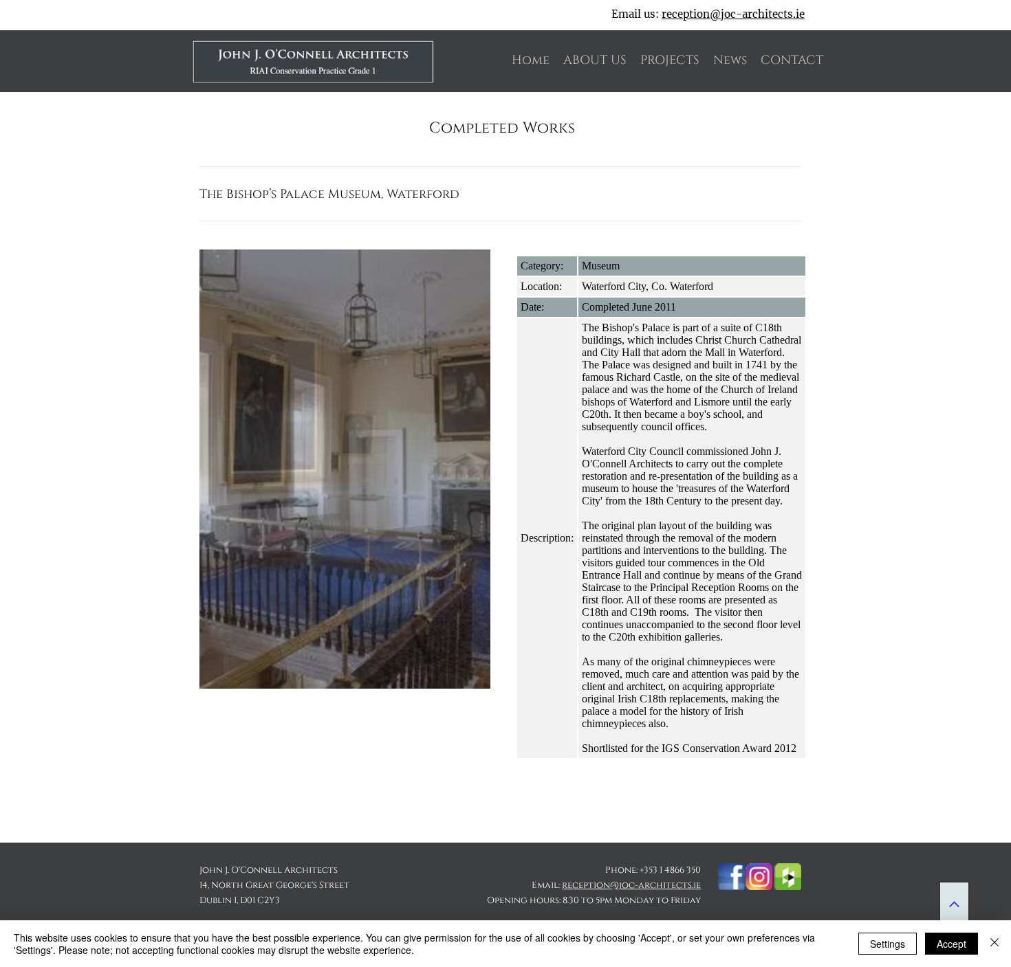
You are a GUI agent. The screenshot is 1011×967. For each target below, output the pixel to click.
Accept (951, 944)
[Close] (994, 943)
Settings (887, 944)
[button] (344, 469)
